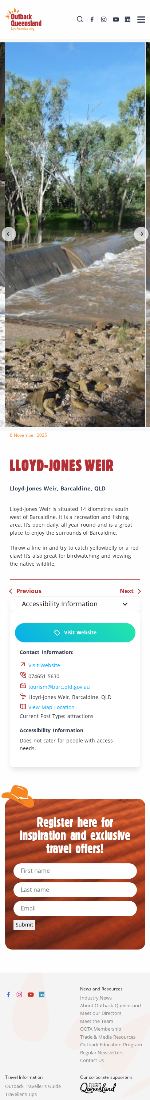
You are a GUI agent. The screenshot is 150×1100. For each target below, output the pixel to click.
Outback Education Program (111, 1045)
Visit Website (78, 632)
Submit (24, 924)
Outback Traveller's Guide (33, 1086)
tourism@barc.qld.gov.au (58, 687)
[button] (9, 234)
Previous (29, 591)
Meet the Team (97, 1021)
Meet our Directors (101, 1013)
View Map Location (51, 707)
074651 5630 (43, 676)
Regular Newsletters (102, 1053)
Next (127, 591)
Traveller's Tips (21, 1094)
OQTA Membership (101, 1029)
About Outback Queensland (110, 1005)
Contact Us (92, 1060)
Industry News (96, 998)
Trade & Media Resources (108, 1037)
